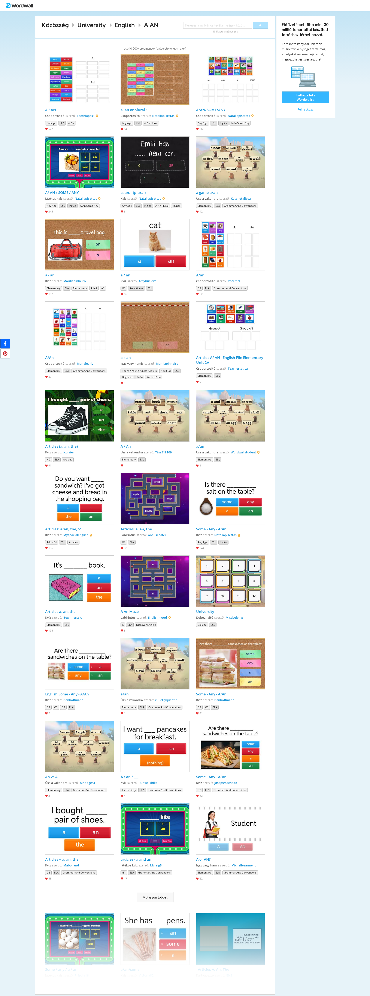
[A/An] (79, 327)
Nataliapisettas (163, 116)
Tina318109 (163, 452)
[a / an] (155, 244)
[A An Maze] (155, 581)
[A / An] (155, 416)
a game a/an (207, 192)
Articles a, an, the (60, 611)
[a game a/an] (230, 162)
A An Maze (130, 611)
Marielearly (85, 364)
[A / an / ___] (155, 746)
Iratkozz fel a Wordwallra (306, 97)
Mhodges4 (87, 783)
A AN (151, 25)
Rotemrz (234, 281)
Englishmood (157, 617)
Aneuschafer (157, 535)
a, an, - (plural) (133, 192)
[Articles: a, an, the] (155, 498)
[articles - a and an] (155, 829)
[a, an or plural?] (155, 79)
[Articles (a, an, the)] (79, 416)
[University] (230, 581)
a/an (200, 446)
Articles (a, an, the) (61, 446)
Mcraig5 (156, 865)
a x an (126, 357)
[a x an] (155, 327)
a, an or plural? (134, 109)
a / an (125, 275)
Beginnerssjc (72, 617)
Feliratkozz (305, 109)
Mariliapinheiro (74, 281)
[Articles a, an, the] (79, 581)
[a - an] (79, 244)
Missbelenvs (234, 617)
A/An (49, 357)
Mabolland (71, 865)
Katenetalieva (241, 198)
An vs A (51, 776)
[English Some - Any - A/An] (79, 663)
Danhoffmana (73, 700)
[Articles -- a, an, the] (79, 829)
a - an (50, 275)
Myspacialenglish (75, 535)
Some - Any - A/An (211, 529)
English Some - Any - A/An (67, 694)
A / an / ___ (130, 776)
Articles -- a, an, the (62, 859)
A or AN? (203, 859)
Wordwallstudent (243, 452)
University (91, 25)
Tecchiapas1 (86, 116)
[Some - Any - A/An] (230, 498)
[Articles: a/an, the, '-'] (79, 498)
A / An (126, 446)
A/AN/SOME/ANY (210, 109)
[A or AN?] (230, 829)
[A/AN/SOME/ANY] (230, 79)
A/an (200, 275)
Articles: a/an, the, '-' (63, 529)
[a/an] (230, 416)
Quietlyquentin (166, 700)
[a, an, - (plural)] (155, 162)
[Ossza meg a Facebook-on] (5, 343)
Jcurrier (68, 452)
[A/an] (230, 244)
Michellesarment (243, 865)
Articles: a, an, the (136, 529)
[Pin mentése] (5, 353)
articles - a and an (136, 859)
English (125, 25)
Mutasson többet (155, 897)
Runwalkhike (148, 783)
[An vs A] (79, 746)
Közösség (55, 25)
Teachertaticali (238, 368)
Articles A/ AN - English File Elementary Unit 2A (230, 360)
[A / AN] (79, 79)
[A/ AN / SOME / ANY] (79, 162)
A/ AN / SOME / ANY (62, 192)
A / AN (51, 109)
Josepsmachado (225, 783)
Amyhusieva (147, 281)
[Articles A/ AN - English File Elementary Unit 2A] (230, 327)
